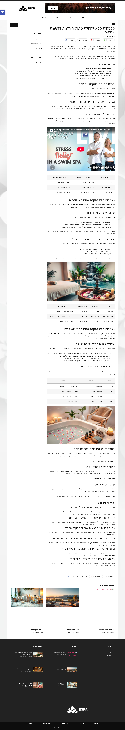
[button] (2, 12)
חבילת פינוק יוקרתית (37, 48)
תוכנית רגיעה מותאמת (36, 39)
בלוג (113, 24)
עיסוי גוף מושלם (38, 62)
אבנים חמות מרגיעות (37, 53)
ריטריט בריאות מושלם (36, 57)
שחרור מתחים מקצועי (36, 43)
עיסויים (109, 655)
